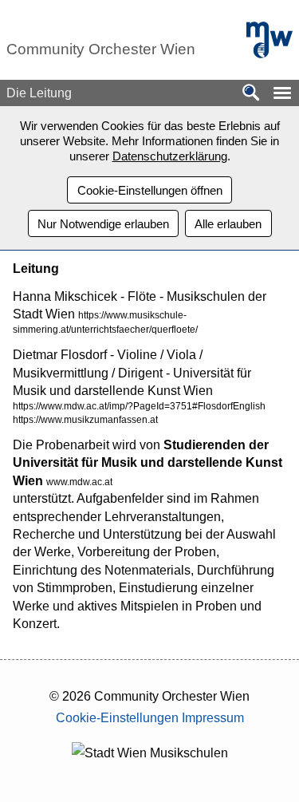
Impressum (213, 718)
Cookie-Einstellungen (117, 718)
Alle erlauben (228, 224)
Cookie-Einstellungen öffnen (149, 190)
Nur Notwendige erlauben (103, 224)
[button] (282, 93)
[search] (251, 94)
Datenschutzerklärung (169, 156)
